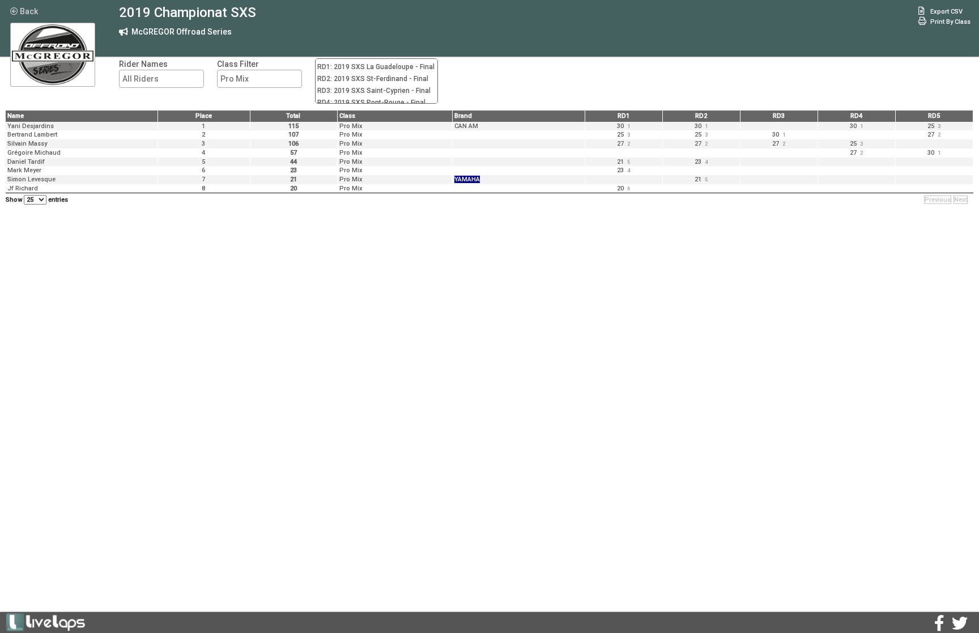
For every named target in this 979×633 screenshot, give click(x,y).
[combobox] (161, 79)
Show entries (37, 199)
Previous (938, 199)
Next (960, 199)
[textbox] (164, 78)
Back (28, 11)
